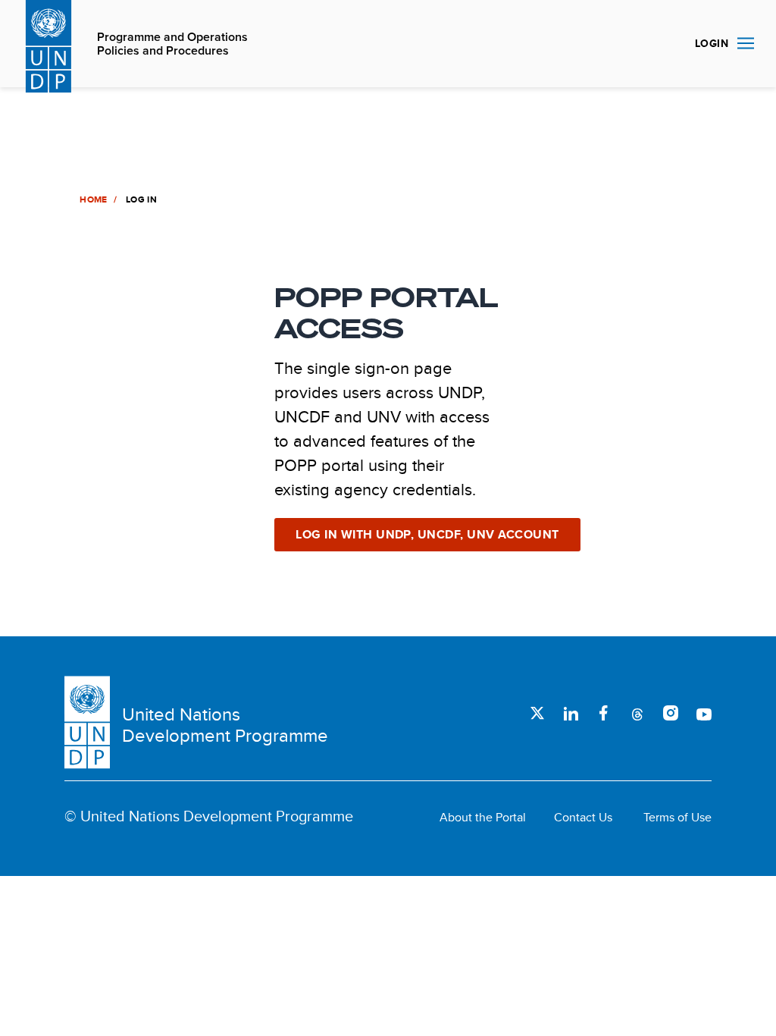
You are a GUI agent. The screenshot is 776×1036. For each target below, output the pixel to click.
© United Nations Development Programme (208, 816)
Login (711, 43)
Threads (637, 712)
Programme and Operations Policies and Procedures (172, 44)
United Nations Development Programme (225, 725)
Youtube (704, 712)
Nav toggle (745, 44)
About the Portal (483, 817)
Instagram (670, 712)
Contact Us (583, 817)
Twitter (537, 712)
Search (665, 44)
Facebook (604, 712)
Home (93, 199)
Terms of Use (677, 817)
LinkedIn (570, 712)
